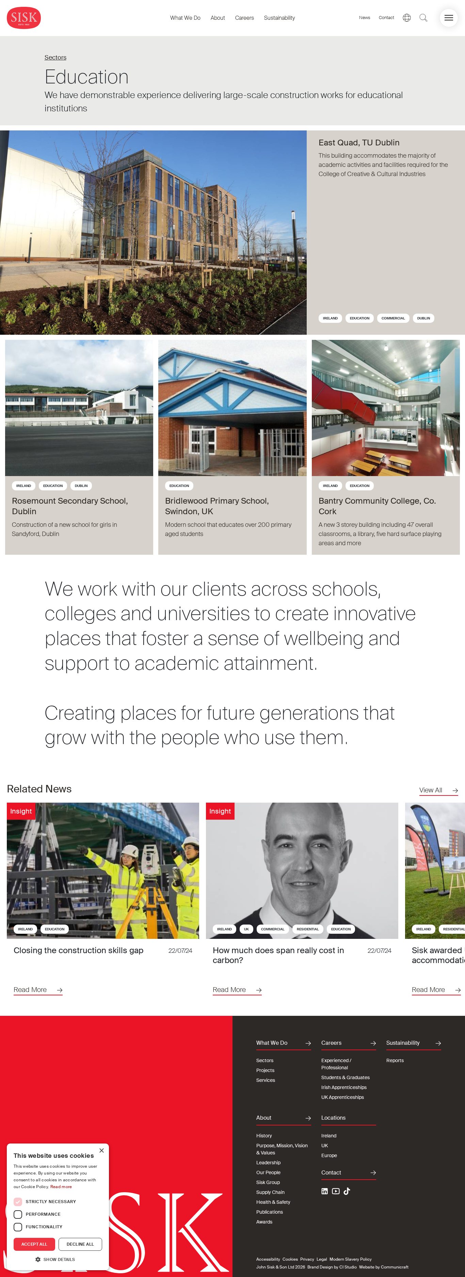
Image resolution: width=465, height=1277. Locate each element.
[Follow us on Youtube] (336, 1192)
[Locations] (407, 18)
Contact (386, 17)
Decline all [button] (80, 1244)
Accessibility (268, 1259)
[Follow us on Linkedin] (325, 1192)
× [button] (101, 1150)
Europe (329, 1155)
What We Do (185, 17)
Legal (322, 1259)
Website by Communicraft (383, 1267)
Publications (269, 1212)
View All (430, 790)
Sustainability (279, 17)
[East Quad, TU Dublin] (153, 232)
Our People (268, 1172)
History (264, 1136)
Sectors (55, 57)
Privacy (307, 1259)
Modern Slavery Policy (351, 1259)
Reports (395, 1060)
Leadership (268, 1163)
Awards (264, 1222)
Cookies (290, 1259)
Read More (30, 989)
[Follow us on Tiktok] (346, 1191)
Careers (244, 17)
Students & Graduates (345, 1077)
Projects (265, 1070)
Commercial (393, 318)
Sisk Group (268, 1182)
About (218, 17)
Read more (61, 1186)
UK (246, 929)
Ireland (330, 318)
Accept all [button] (34, 1244)
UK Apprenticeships (342, 1097)
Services (265, 1080)
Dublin (423, 318)
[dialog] (58, 1207)
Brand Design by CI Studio (332, 1267)
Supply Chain (270, 1192)
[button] (448, 18)
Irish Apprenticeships (344, 1087)
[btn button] (423, 18)
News (364, 17)
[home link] (24, 18)
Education (359, 318)
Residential (308, 929)
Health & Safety (273, 1202)
